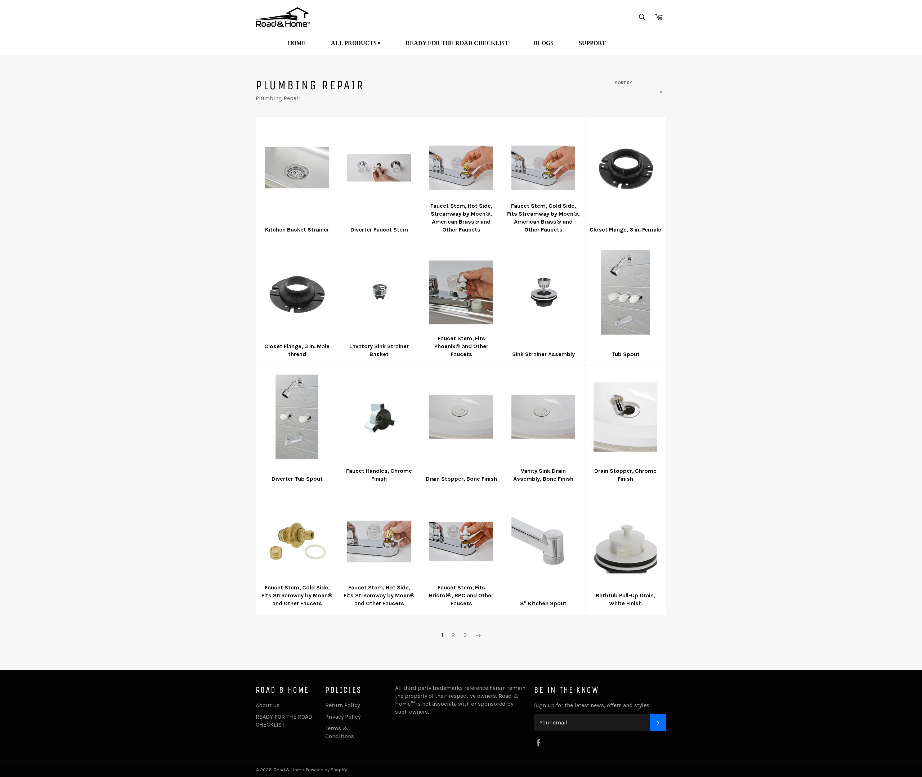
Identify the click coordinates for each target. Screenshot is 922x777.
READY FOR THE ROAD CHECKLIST (457, 43)
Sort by (623, 82)
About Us (267, 705)
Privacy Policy (343, 716)
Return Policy (342, 705)
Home (297, 43)
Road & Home (289, 769)
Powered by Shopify (326, 769)
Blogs (544, 43)
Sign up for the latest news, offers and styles (591, 705)
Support (592, 43)
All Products (354, 43)
